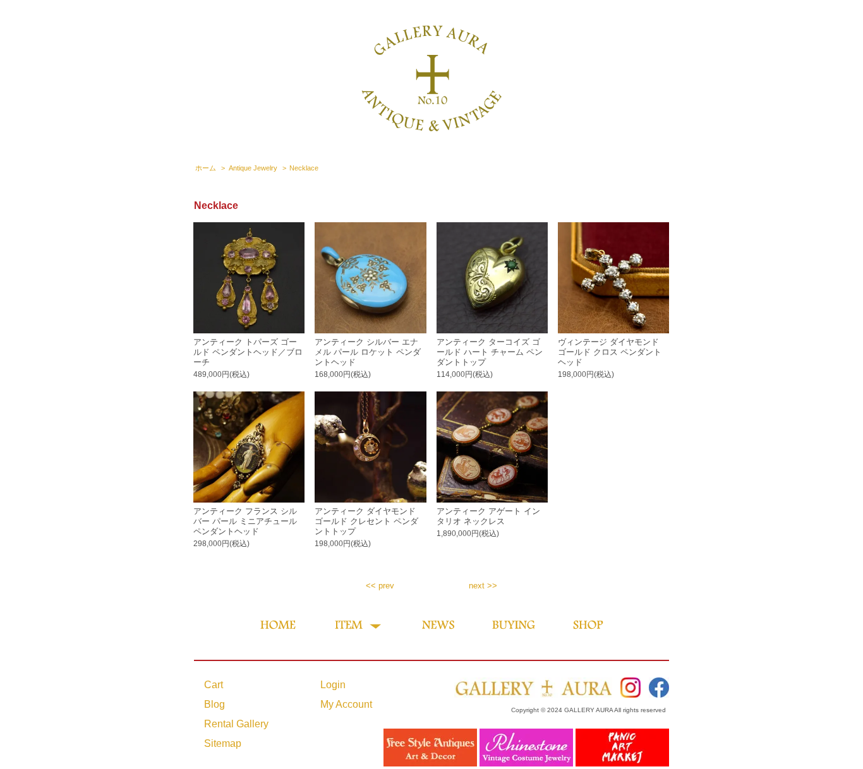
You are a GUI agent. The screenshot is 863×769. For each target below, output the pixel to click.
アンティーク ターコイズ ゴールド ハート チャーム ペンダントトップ (490, 352)
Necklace (303, 168)
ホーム (205, 168)
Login (333, 684)
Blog (214, 704)
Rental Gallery (236, 723)
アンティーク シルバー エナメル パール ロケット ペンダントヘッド (368, 352)
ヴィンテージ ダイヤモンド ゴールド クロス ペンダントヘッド (609, 352)
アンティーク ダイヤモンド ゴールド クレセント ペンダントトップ (366, 521)
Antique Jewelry (253, 168)
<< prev (380, 585)
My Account (346, 704)
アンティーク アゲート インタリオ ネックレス (488, 516)
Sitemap (222, 743)
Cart (213, 684)
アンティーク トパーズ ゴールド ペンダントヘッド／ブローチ (248, 352)
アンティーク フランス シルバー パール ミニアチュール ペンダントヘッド (245, 521)
